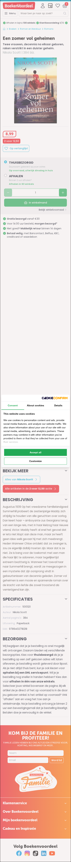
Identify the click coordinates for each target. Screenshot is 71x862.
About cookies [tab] (35, 405)
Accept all (35, 452)
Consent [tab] (13, 405)
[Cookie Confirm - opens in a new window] (55, 398)
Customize (35, 461)
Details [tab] (58, 405)
